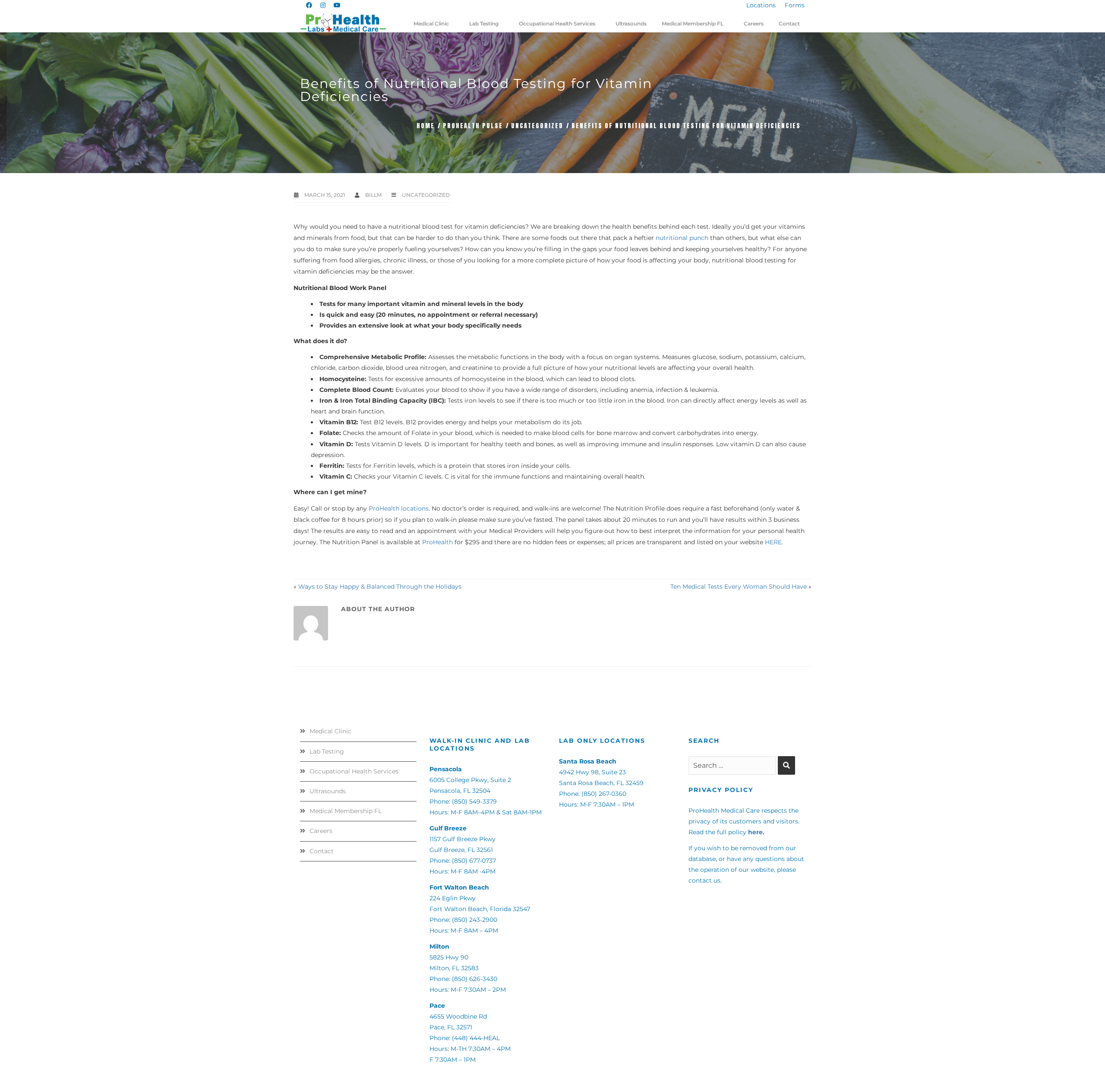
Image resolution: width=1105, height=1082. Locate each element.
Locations (761, 5)
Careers (320, 831)
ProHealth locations (399, 508)
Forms (795, 5)
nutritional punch (682, 238)
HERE (773, 542)
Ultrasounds (327, 791)
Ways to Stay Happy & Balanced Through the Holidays (379, 586)
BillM (374, 195)
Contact (321, 851)
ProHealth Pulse (473, 125)
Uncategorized (537, 125)
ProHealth (437, 542)
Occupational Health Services (353, 771)
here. (756, 832)
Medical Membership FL (345, 811)
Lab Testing (326, 751)
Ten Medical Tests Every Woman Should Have (738, 586)
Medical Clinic (330, 731)
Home (426, 125)
